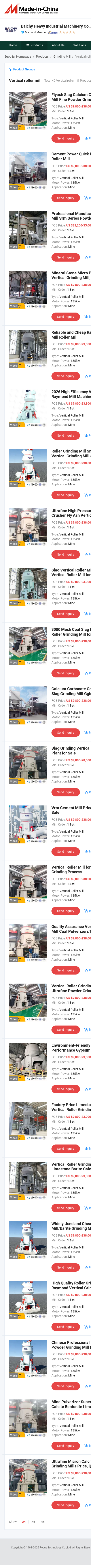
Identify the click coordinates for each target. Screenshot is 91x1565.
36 (33, 1522)
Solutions (79, 45)
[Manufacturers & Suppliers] (32, 9)
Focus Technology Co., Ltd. (56, 1547)
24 (24, 1522)
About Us (58, 45)
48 (43, 1522)
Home (13, 45)
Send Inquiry (65, 138)
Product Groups (24, 69)
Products (36, 45)
